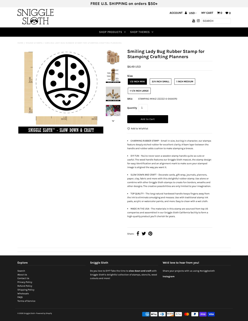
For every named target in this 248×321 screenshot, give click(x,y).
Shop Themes (140, 32)
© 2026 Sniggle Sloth (26, 313)
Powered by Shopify (44, 313)
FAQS (20, 297)
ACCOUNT (176, 13)
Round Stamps (34, 43)
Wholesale (23, 293)
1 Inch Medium (184, 81)
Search (21, 270)
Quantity (132, 107)
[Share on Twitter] (144, 234)
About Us (22, 274)
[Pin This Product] (150, 234)
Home (20, 43)
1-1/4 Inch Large (139, 90)
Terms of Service (26, 301)
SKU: (130, 98)
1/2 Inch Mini (137, 81)
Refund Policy (24, 285)
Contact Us (23, 278)
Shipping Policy (25, 289)
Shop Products (110, 32)
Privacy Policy (24, 282)
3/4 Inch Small (160, 81)
